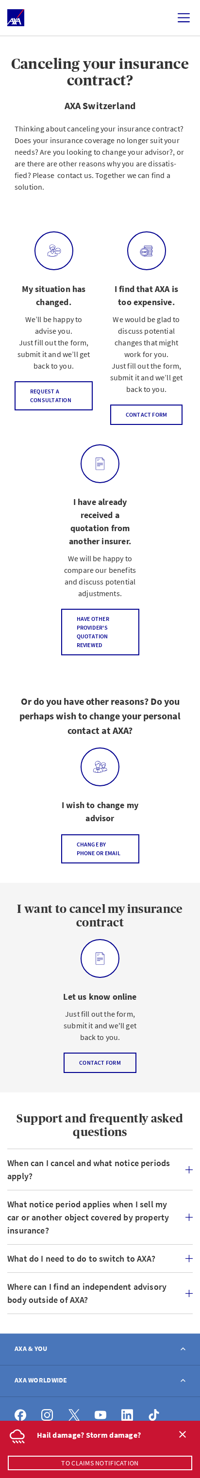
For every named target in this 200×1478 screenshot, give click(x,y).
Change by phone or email (98, 849)
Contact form (146, 414)
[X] (74, 1415)
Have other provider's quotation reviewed (93, 632)
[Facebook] (21, 1415)
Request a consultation (50, 396)
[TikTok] (154, 1415)
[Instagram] (47, 1415)
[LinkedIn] (127, 1415)
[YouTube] (101, 1415)
